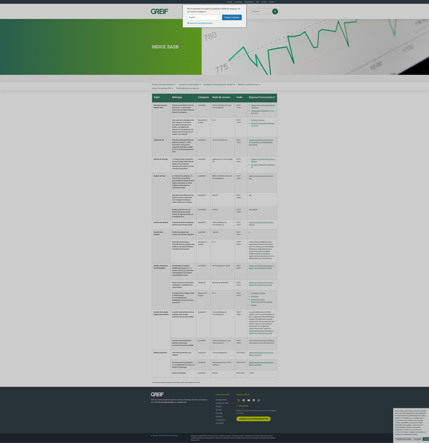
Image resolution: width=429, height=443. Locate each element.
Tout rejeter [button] (417, 439)
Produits (219, 406)
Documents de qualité (251, 438)
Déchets (254, 305)
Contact (264, 2)
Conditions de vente (225, 436)
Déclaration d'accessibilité (267, 438)
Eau (250, 195)
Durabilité (219, 413)
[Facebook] (243, 400)
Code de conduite (235, 438)
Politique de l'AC (213, 436)
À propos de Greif (222, 403)
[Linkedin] (253, 400)
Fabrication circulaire (258, 293)
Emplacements (249, 2)
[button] (164, 84)
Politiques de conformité (221, 438)
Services (219, 410)
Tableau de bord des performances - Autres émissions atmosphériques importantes (261, 142)
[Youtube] (248, 400)
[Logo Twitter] (238, 400)
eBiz (243, 438)
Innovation (254, 296)
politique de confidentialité (199, 436)
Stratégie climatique (258, 120)
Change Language (231, 17)
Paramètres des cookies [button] (403, 439)
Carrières (229, 2)
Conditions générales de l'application (202, 438)
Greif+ (257, 2)
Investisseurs (238, 2)
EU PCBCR (220, 423)
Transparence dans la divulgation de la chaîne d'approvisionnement (252, 436)
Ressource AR (195, 440)
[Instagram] (259, 400)
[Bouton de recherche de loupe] (275, 11)
